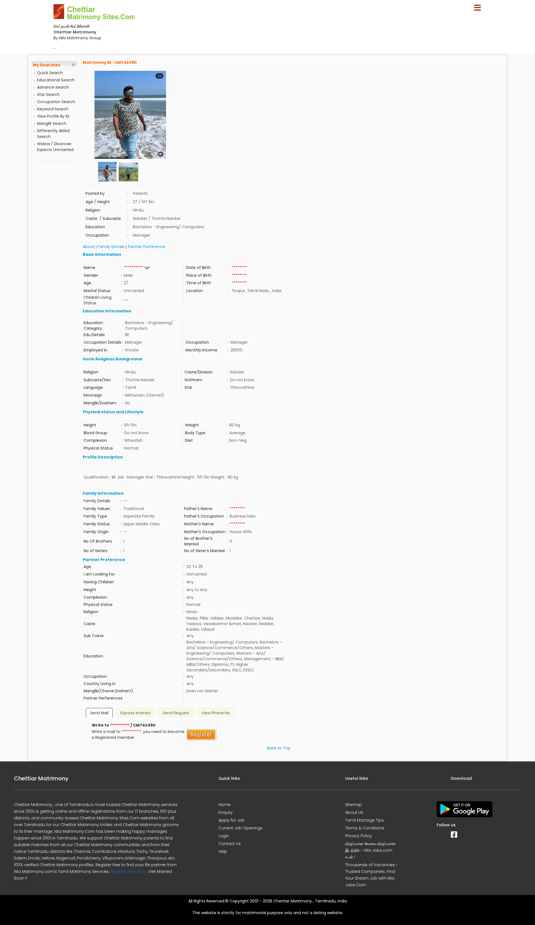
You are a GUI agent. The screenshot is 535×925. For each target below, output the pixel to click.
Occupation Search (56, 102)
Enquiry (225, 812)
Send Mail (99, 713)
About (88, 246)
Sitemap (353, 804)
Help (222, 851)
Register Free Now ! (129, 871)
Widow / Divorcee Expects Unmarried (55, 146)
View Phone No (215, 713)
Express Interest (135, 713)
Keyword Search (52, 109)
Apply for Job (231, 820)
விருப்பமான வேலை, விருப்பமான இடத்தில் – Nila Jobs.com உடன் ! (370, 850)
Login (223, 836)
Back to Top (278, 748)
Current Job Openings (240, 828)
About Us (354, 812)
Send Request (176, 713)
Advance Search (53, 87)
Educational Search (56, 80)
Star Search (48, 94)
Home (224, 804)
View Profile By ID (53, 116)
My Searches (46, 65)
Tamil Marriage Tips (364, 820)
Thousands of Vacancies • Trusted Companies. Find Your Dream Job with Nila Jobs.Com (371, 875)
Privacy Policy (358, 836)
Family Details (111, 246)
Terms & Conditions (364, 828)
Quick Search (50, 73)
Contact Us (229, 843)
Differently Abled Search (53, 133)
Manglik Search (51, 123)
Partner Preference (146, 246)
